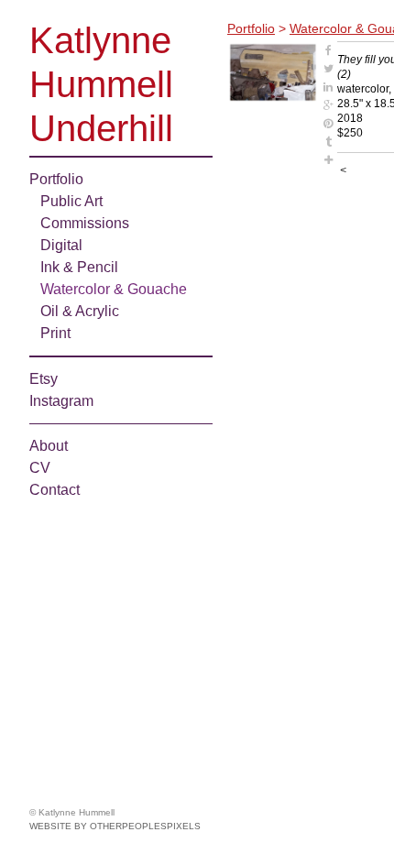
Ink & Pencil (79, 267)
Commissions (84, 223)
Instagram (61, 401)
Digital (61, 245)
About (48, 446)
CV (39, 468)
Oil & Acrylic (79, 311)
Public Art (71, 201)
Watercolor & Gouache (113, 289)
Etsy (43, 379)
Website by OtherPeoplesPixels (115, 826)
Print (55, 333)
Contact (54, 490)
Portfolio (56, 179)
